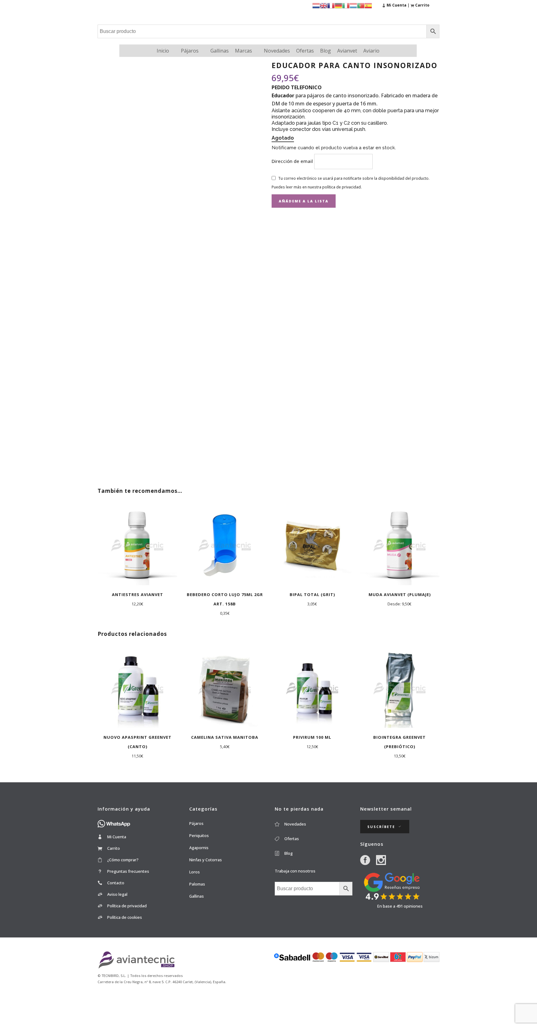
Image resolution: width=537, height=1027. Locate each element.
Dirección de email (293, 161)
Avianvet (347, 50)
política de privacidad (341, 187)
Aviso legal (117, 894)
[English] (323, 5)
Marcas (243, 50)
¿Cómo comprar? (123, 860)
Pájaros (190, 50)
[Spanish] (368, 5)
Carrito (113, 848)
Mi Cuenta (116, 837)
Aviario (371, 50)
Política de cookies (124, 917)
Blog (325, 50)
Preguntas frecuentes (128, 871)
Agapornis (199, 847)
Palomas (197, 884)
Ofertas (305, 50)
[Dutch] (316, 5)
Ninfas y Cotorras (205, 860)
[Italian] (346, 5)
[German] (338, 5)
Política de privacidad (127, 906)
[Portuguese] (361, 5)
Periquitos (199, 835)
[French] (331, 5)
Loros (194, 872)
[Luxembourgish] (353, 5)
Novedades (277, 50)
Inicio (163, 50)
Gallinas (219, 50)
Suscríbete (381, 826)
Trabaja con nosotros (295, 871)
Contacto (115, 883)
